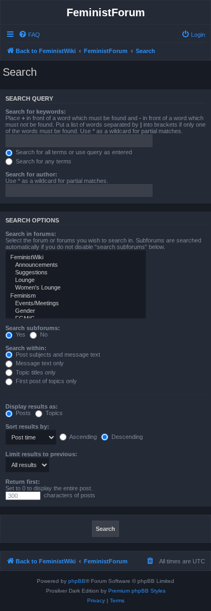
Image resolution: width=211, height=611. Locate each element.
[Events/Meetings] (75, 303)
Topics (53, 413)
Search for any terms (42, 161)
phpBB (76, 581)
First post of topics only (45, 381)
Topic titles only (35, 372)
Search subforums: (32, 328)
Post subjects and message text (57, 354)
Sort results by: (27, 426)
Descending (126, 436)
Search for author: (31, 174)
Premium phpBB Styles (137, 591)
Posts (22, 413)
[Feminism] (75, 296)
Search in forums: (30, 234)
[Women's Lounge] (75, 288)
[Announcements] (75, 265)
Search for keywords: (35, 111)
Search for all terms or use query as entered (73, 152)
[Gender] (75, 311)
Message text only (39, 363)
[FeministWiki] (75, 257)
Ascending (82, 436)
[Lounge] (75, 280)
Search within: (26, 348)
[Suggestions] (75, 273)
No (43, 334)
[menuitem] (29, 34)
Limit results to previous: (41, 454)
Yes (19, 334)
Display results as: (31, 406)
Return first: (22, 481)
